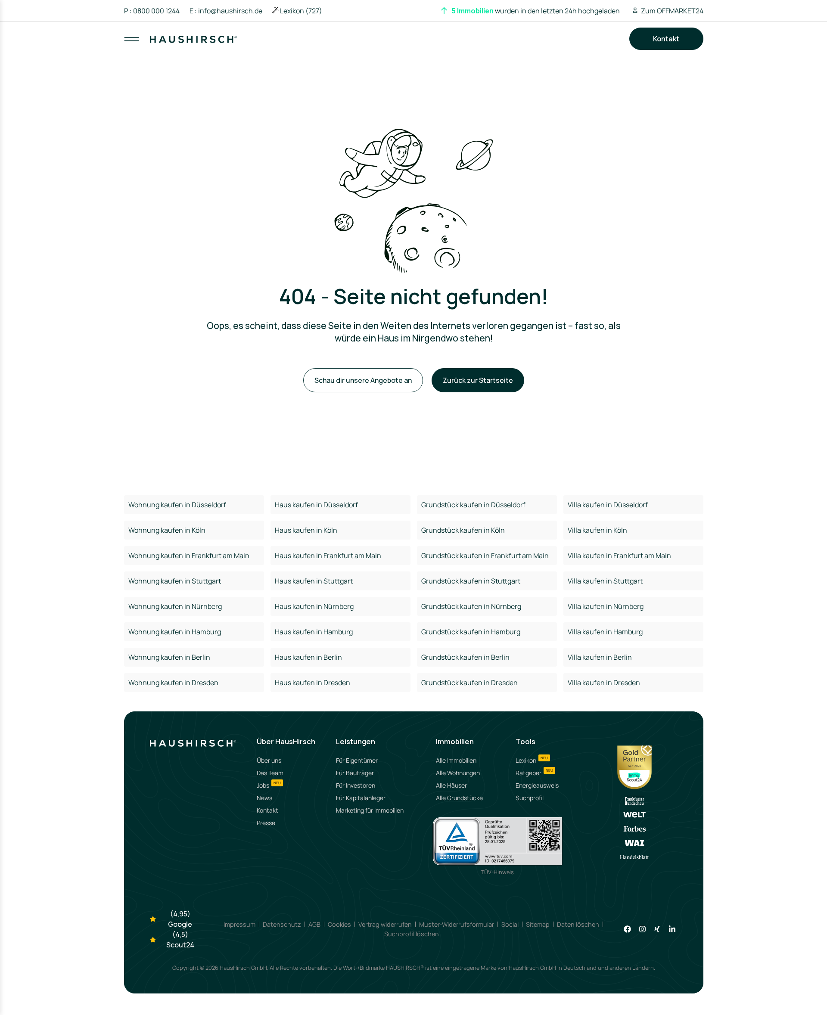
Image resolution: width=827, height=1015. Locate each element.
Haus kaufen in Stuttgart (314, 581)
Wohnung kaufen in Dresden (173, 682)
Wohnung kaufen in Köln (166, 530)
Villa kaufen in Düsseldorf (608, 504)
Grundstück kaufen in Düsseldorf (473, 504)
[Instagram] (642, 929)
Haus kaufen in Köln (306, 530)
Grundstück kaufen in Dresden (469, 682)
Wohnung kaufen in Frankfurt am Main (188, 555)
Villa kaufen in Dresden (604, 682)
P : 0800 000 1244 (152, 11)
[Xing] (657, 929)
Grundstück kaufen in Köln (463, 530)
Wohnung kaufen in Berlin (169, 657)
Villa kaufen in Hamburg (605, 631)
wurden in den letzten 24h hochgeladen (536, 11)
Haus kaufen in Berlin (308, 657)
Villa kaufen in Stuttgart (605, 581)
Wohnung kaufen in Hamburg (174, 631)
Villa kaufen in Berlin (600, 657)
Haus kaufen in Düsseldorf (316, 504)
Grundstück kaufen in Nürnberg (471, 606)
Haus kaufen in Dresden (312, 682)
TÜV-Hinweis (497, 872)
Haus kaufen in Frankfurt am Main (328, 555)
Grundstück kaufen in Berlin (465, 657)
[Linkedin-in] (672, 929)
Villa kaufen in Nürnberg (606, 606)
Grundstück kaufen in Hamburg (470, 631)
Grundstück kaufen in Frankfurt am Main (485, 555)
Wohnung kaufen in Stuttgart (174, 581)
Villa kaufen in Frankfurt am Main (619, 555)
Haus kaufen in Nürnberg (314, 606)
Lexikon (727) (301, 11)
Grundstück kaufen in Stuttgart (470, 581)
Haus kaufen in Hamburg (314, 631)
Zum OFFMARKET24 (672, 11)
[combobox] (415, 47)
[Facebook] (627, 929)
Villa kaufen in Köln (597, 530)
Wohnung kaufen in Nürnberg (175, 606)
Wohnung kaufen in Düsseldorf (177, 504)
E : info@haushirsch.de (226, 11)
